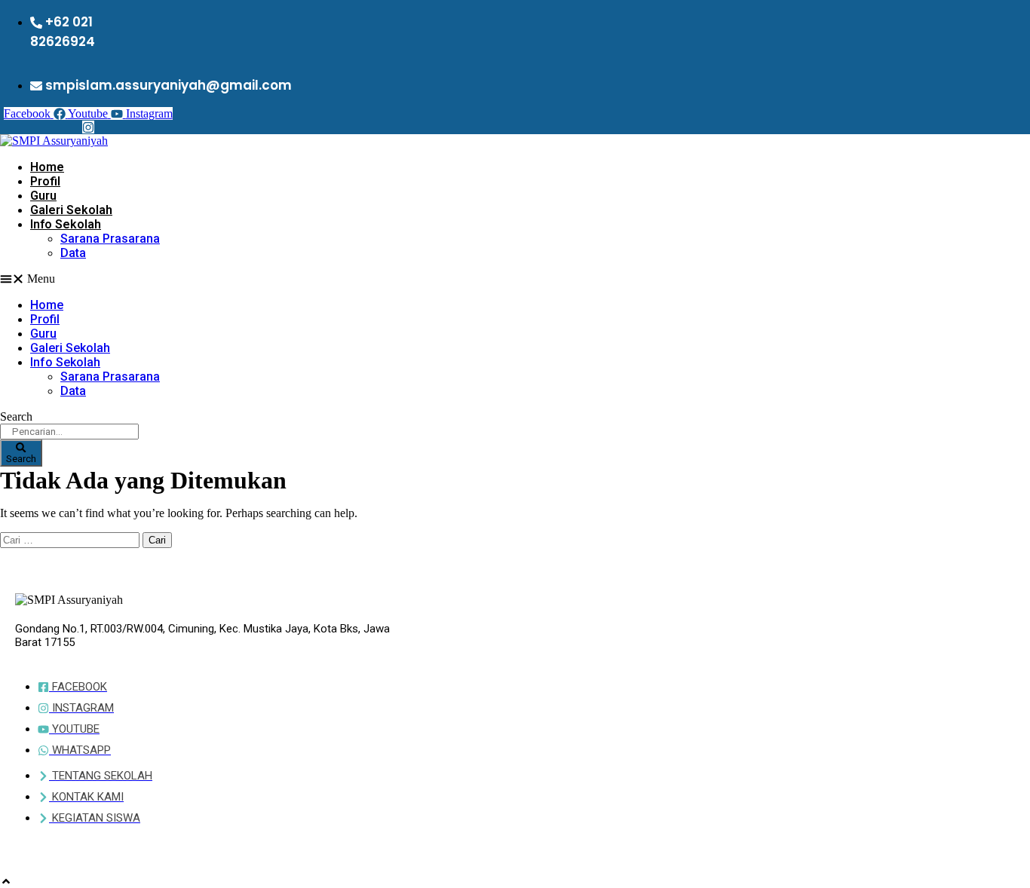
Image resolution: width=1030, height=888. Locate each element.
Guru (43, 195)
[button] (268, 279)
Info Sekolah (65, 224)
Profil (45, 181)
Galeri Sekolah (71, 210)
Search (16, 416)
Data (73, 253)
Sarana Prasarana (110, 238)
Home (47, 167)
